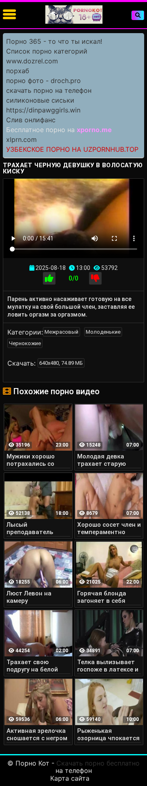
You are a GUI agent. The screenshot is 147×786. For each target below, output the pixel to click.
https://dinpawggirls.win (43, 110)
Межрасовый (61, 332)
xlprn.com (21, 139)
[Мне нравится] (49, 278)
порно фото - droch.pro (43, 80)
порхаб (17, 71)
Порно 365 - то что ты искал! (54, 41)
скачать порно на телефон (48, 90)
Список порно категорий (46, 51)
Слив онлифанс (31, 120)
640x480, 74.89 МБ (61, 363)
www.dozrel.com (32, 61)
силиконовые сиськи (40, 100)
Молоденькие (103, 332)
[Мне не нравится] (95, 278)
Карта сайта (69, 778)
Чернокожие (25, 343)
